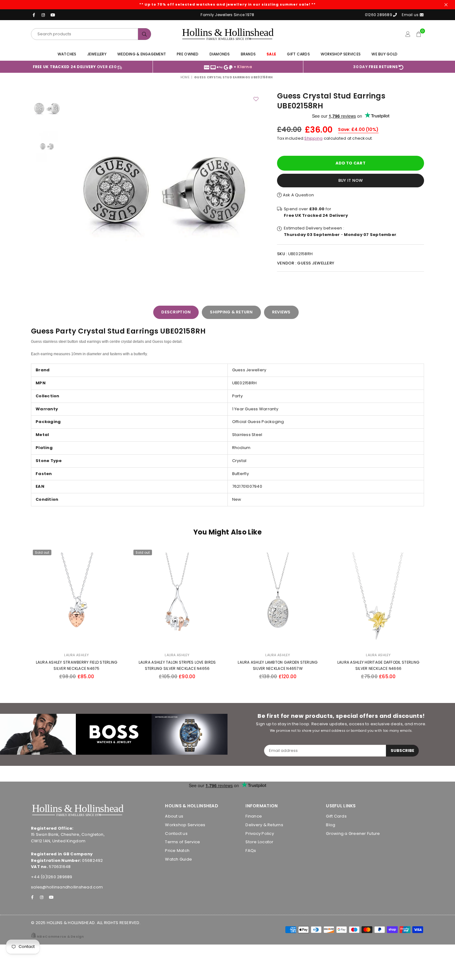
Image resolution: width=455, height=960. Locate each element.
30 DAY (375, 66)
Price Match (177, 850)
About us (174, 816)
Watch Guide (178, 859)
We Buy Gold (384, 54)
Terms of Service (182, 842)
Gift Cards (298, 54)
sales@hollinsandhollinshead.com (67, 887)
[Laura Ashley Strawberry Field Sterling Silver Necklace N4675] (76, 598)
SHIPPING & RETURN (231, 312)
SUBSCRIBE (402, 750)
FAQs (250, 850)
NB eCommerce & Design (60, 936)
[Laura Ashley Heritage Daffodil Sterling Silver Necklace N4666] (378, 598)
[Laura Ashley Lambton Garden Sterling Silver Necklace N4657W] (277, 598)
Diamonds (220, 54)
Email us (410, 14)
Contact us (176, 833)
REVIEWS (281, 312)
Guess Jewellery (315, 263)
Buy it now (350, 180)
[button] (418, 34)
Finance (253, 816)
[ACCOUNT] (407, 34)
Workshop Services (341, 54)
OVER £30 (75, 66)
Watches (67, 54)
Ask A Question (298, 195)
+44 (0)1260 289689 (51, 877)
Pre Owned (187, 54)
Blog (330, 825)
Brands (248, 54)
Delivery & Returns (264, 825)
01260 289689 (378, 14)
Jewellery (96, 54)
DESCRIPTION (176, 312)
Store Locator (259, 842)
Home (184, 77)
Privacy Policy (259, 833)
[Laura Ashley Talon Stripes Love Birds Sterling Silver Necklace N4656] (177, 598)
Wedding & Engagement (141, 54)
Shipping (313, 138)
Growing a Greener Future (353, 833)
